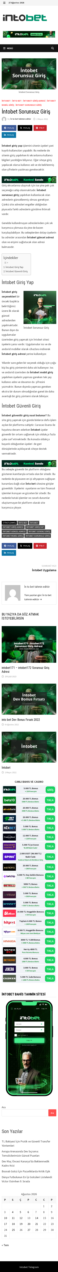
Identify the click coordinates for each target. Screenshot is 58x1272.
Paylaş (10, 127)
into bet (16, 100)
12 (21, 1218)
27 (29, 1230)
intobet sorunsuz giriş (29, 105)
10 (5, 1218)
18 (13, 1224)
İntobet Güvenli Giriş (17, 271)
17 (5, 1224)
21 (36, 1224)
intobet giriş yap (35, 527)
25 (13, 1230)
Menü (9, 48)
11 (13, 1218)
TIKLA (50, 800)
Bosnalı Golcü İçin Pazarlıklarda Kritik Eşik (26, 1171)
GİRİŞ (50, 790)
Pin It (41, 127)
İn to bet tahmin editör (20, 119)
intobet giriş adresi (34, 100)
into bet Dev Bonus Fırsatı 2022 (21, 720)
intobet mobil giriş (13, 535)
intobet (6, 100)
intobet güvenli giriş (39, 531)
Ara (4, 1107)
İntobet (6, 767)
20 (29, 1224)
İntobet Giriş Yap (15, 267)
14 (36, 1218)
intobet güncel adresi (14, 531)
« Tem (5, 1245)
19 (21, 1224)
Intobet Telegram (29, 1267)
